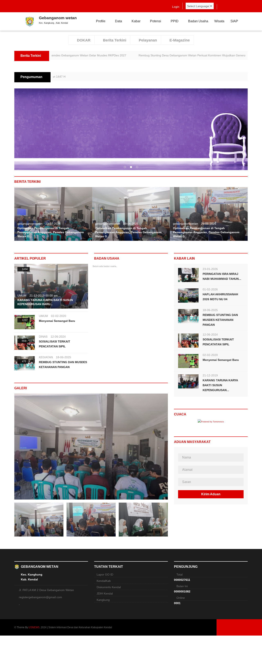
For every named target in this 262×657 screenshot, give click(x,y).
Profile (100, 21)
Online (180, 597)
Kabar (136, 21)
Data (118, 21)
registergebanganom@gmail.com (40, 597)
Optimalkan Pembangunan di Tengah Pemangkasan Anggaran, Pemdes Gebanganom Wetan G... (50, 232)
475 (23, 361)
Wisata (219, 21)
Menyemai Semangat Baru (57, 320)
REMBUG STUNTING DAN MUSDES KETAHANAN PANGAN (220, 319)
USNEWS (34, 627)
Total (179, 574)
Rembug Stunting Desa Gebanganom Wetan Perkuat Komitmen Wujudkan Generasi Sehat (174, 55)
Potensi (155, 21)
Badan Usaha (198, 21)
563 (23, 340)
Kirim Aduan (210, 494)
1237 (24, 320)
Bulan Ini (182, 586)
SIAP (234, 21)
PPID (174, 21)
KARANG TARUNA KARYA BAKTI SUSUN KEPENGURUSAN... (220, 385)
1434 (24, 269)
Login (175, 6)
